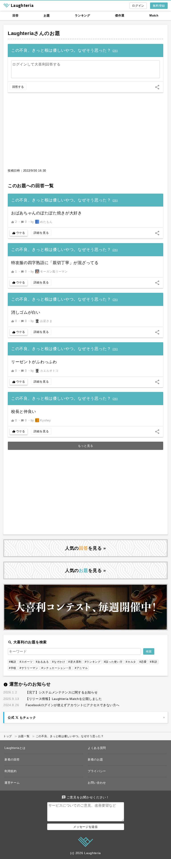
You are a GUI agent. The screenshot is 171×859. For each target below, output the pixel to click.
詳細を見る (41, 232)
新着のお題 (95, 759)
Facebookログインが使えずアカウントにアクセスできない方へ (72, 705)
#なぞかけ (58, 661)
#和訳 (153, 661)
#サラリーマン (29, 668)
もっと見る (85, 445)
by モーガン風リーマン (49, 271)
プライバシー (97, 771)
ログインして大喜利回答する (36, 64)
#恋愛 (143, 661)
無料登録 (159, 5)
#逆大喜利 (74, 661)
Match (154, 15)
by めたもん (42, 221)
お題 (47, 15)
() (115, 50)
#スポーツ (26, 661)
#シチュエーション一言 (56, 668)
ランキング (82, 15)
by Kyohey (41, 420)
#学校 (12, 668)
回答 (15, 15)
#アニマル (81, 668)
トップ (7, 736)
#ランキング (93, 661)
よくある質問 (97, 748)
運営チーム (12, 782)
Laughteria (21, 33)
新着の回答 (12, 759)
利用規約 (10, 771)
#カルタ (131, 661)
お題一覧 (24, 736)
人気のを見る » (85, 548)
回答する (18, 86)
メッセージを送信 (85, 826)
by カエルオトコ (45, 370)
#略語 (12, 661)
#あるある (42, 661)
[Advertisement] (85, 133)
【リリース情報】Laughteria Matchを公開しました (64, 699)
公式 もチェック (22, 717)
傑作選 (119, 15)
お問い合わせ (97, 782)
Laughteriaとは (14, 748)
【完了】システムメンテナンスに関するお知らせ (62, 692)
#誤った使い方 (113, 661)
